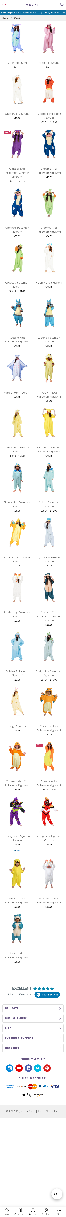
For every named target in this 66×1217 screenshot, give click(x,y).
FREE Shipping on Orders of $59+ (19, 13)
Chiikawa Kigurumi (17, 114)
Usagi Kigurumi (17, 726)
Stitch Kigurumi (17, 63)
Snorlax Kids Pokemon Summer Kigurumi (49, 617)
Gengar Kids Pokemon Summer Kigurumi (17, 173)
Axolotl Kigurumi (48, 63)
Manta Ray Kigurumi (17, 393)
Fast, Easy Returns (55, 13)
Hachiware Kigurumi (49, 283)
